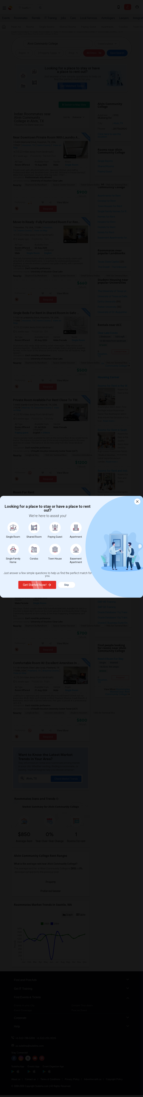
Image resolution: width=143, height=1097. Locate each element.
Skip (66, 584)
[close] (137, 501)
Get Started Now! (35, 585)
